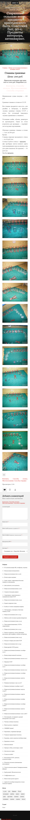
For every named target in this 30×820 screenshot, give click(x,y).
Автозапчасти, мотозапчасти (11, 585)
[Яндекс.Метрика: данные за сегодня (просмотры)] (5, 819)
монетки (16, 796)
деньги (22, 794)
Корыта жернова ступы (10, 603)
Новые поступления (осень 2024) (13, 621)
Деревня (14, 791)
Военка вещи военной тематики (12, 655)
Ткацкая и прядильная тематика (13, 734)
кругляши (10, 796)
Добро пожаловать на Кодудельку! (15, 8)
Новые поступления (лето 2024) (12, 629)
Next (29, 53)
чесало (23, 799)
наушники (5, 799)
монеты (22, 796)
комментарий (6, 506)
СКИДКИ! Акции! (9, 728)
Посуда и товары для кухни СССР (13, 640)
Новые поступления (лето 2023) (12, 644)
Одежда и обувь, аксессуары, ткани (13, 747)
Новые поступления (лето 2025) (12, 614)
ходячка (18, 799)
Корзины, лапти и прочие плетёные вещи (15, 738)
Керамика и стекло (9, 741)
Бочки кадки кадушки (10, 577)
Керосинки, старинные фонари (12, 731)
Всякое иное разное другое (11, 778)
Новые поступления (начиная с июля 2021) (15, 670)
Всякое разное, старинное (11, 725)
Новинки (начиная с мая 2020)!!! (13, 683)
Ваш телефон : (12, 535)
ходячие (12, 799)
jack (9, 791)
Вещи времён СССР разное (11, 647)
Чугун (19, 791)
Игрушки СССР (8, 661)
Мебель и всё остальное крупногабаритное (15, 618)
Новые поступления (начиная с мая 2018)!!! (15, 713)
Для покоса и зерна (9, 751)
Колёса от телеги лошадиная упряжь (14, 606)
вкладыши (5, 794)
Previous (1, 53)
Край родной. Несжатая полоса (12, 772)
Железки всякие (8, 744)
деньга (17, 794)
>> (4, 475)
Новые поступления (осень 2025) (13, 600)
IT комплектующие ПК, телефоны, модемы (15, 567)
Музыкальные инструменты (11, 570)
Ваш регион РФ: (7, 541)
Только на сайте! (8, 754)
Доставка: (5, 548)
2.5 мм (4, 791)
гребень (12, 794)
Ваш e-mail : (11, 528)
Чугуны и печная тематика (11, 721)
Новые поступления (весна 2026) (13, 588)
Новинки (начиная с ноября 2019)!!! (14, 686)
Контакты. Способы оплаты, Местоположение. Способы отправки (15, 88)
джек (4, 796)
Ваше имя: (5, 521)
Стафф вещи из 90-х (9, 775)
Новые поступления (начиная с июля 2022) (15, 658)
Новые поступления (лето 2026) (12, 574)
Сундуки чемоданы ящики (11, 592)
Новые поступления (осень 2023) (13, 637)
